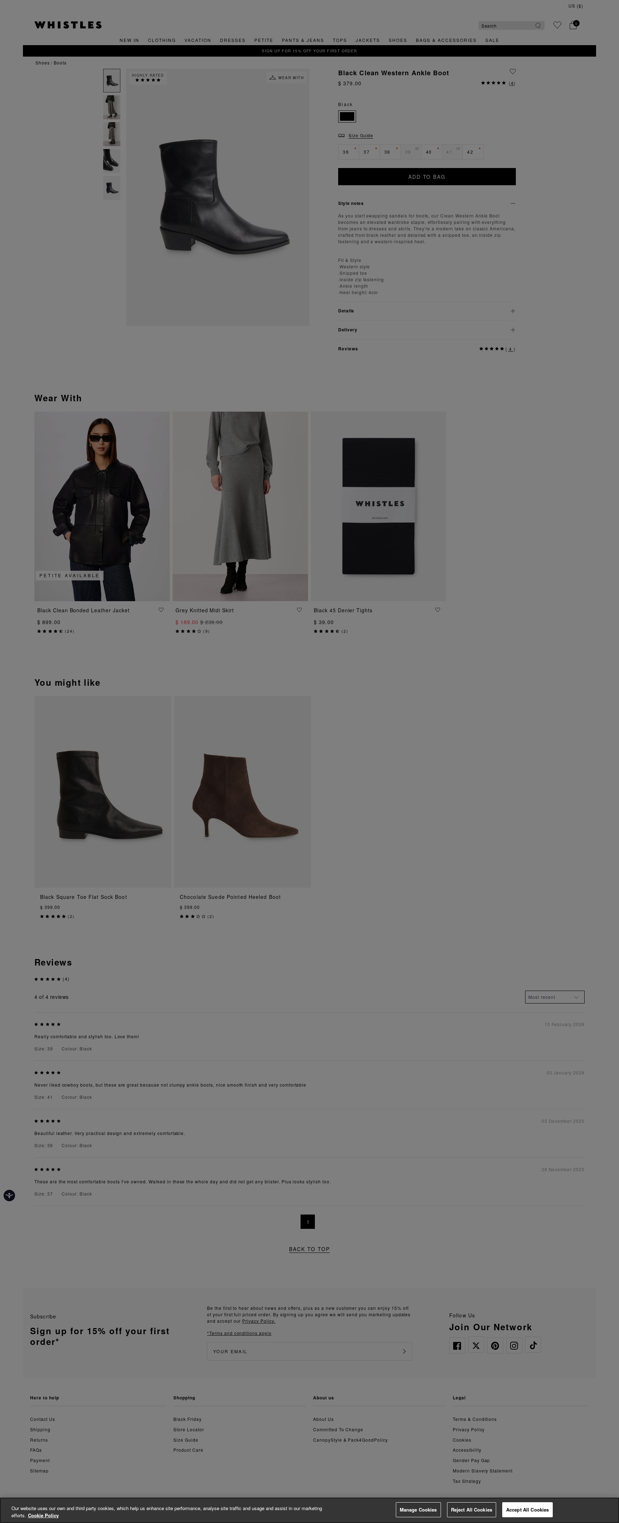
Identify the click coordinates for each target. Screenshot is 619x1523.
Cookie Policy (43, 1515)
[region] (309, 1510)
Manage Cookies (418, 1509)
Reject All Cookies (471, 1509)
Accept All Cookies (527, 1509)
